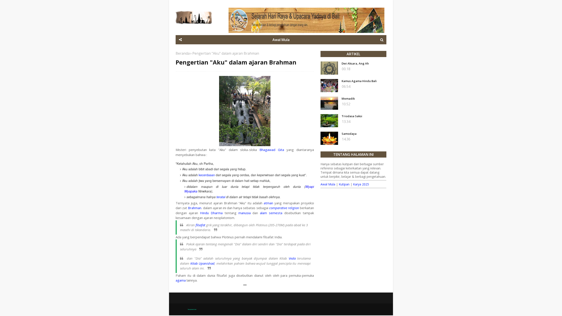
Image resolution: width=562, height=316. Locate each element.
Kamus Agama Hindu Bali (359, 81)
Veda (292, 258)
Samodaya (349, 134)
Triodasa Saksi (352, 116)
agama (181, 280)
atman (268, 203)
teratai (220, 197)
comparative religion (284, 208)
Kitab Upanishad (202, 263)
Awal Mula (328, 184)
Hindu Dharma (211, 213)
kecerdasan (207, 175)
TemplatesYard (192, 309)
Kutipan (344, 184)
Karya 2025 (361, 184)
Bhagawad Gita (271, 149)
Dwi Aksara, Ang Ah (355, 63)
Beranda (183, 53)
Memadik (348, 99)
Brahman (194, 208)
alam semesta (271, 213)
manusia (244, 213)
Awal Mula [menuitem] (281, 39)
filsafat (200, 225)
